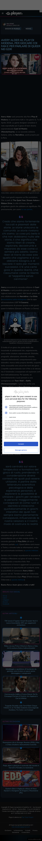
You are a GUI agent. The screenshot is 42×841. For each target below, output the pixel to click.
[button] (21, 417)
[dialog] (21, 420)
